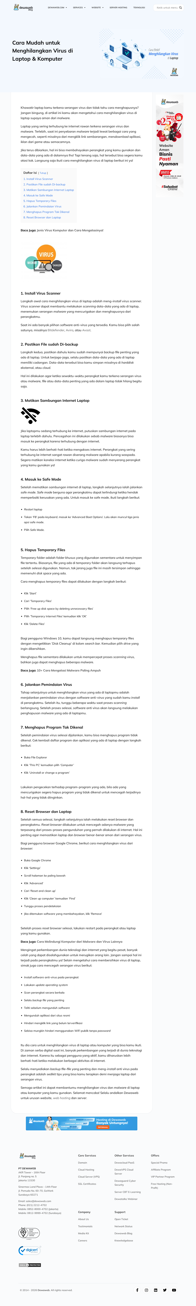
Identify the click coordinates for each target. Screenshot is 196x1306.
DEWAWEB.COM (56, 7)
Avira (69, 330)
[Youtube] (174, 1290)
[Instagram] (146, 1290)
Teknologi (139, 7)
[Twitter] (164, 1290)
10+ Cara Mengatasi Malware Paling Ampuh (68, 670)
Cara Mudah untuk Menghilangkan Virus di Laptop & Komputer (42, 50)
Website (96, 7)
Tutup (43, 172)
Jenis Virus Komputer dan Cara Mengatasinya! (70, 230)
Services (78, 7)
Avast (86, 330)
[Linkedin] (155, 1290)
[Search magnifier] (180, 7)
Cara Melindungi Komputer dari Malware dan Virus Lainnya (79, 941)
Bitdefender (56, 330)
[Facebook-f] (137, 1290)
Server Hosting (118, 7)
